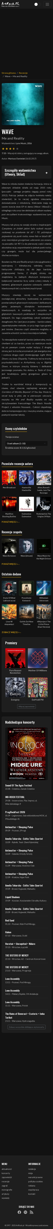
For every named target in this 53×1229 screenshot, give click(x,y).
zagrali (4, 1186)
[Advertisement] (26, 38)
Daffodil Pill (38, 700)
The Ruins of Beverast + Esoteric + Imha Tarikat (25, 1015)
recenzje (5, 1181)
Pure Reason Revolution (15, 671)
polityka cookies (35, 1181)
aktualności (7, 1169)
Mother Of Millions (37, 670)
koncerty (6, 1173)
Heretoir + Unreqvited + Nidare (20, 944)
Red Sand (9, 920)
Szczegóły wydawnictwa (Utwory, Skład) (20, 172)
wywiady (5, 1198)
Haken (8, 932)
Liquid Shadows (12, 897)
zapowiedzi (7, 1177)
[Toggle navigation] (47, 4)
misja (30, 1173)
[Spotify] (25, 1212)
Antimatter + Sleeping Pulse (19, 827)
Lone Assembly (12, 978)
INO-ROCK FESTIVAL (15, 797)
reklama (31, 1186)
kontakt (31, 1194)
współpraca (33, 1190)
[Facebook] (19, 1212)
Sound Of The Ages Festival (18, 785)
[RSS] (31, 1212)
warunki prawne (35, 1177)
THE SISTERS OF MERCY (16, 955)
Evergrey (15, 700)
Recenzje (23, 73)
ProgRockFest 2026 (15, 812)
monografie (7, 1190)
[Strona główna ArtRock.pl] (11, 4)
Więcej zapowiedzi (26, 706)
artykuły (5, 1194)
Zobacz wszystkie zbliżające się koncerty (26, 1027)
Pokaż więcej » (10, 522)
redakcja (32, 1169)
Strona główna (9, 73)
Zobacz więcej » (10, 632)
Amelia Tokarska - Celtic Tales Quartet (24, 838)
